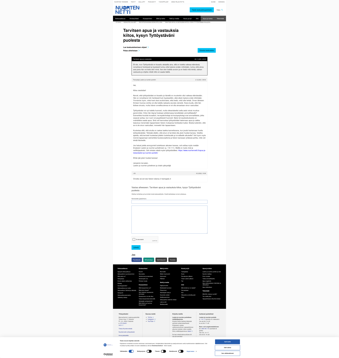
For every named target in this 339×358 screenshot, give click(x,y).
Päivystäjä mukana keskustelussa (150, 22)
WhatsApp (149, 260)
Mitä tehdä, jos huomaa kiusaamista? (145, 304)
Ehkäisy (120, 283)
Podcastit (152, 2)
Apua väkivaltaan (207, 287)
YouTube (150, 321)
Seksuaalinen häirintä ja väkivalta (127, 290)
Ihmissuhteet (143, 268)
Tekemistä (206, 291)
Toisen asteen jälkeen (187, 278)
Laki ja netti (163, 302)
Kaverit (141, 272)
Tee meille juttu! (207, 296)
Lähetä (136, 247)
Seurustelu (142, 274)
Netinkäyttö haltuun (165, 292)
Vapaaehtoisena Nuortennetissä (211, 299)
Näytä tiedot (190, 351)
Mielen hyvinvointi (165, 274)
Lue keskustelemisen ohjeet (135, 47)
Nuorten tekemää (121, 2)
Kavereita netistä (164, 295)
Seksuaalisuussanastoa (124, 295)
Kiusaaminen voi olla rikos (146, 296)
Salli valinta (227, 347)
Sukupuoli (120, 293)
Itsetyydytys (121, 278)
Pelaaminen (163, 290)
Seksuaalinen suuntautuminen (126, 274)
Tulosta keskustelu (206, 50)
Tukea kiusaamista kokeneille (147, 299)
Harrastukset (184, 290)
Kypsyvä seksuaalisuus (124, 272)
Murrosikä (163, 272)
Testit (133, 2)
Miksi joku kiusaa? (144, 290)
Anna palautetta (177, 2)
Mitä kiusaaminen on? (145, 288)
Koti (182, 292)
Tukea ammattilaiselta (209, 278)
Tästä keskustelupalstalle (202, 10)
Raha (182, 297)
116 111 (203, 319)
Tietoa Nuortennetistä (125, 329)
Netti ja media (164, 282)
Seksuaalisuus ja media (124, 288)
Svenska (221, 2)
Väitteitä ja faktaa (122, 297)
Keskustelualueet (130, 22)
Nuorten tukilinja (207, 274)
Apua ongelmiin (207, 281)
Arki (182, 285)
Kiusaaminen (143, 285)
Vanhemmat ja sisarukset (146, 276)
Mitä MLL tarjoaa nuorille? (210, 294)
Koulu (182, 274)
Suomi (213, 2)
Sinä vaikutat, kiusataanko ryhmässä (146, 293)
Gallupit (142, 2)
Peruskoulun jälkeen (187, 276)
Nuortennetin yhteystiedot (127, 332)
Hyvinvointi (163, 276)
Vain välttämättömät (227, 353)
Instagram (151, 319)
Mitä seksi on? (122, 276)
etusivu (118, 22)
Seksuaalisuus (122, 268)
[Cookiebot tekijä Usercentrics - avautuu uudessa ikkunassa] (108, 354)
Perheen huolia (143, 281)
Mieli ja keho (164, 268)
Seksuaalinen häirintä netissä (168, 299)
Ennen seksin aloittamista (125, 281)
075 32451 (123, 323)
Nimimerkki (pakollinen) (139, 199)
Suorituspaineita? (122, 286)
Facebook (137, 260)
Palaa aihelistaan (130, 50)
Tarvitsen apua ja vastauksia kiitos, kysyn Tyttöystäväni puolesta (187, 22)
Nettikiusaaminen (165, 297)
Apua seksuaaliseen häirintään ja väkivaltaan (212, 284)
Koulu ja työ (185, 268)
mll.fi (120, 325)
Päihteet (162, 278)
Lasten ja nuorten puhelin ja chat (212, 272)
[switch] (149, 351)
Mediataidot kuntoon (165, 288)
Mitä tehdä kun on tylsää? (188, 288)
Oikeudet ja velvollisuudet (188, 295)
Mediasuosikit (164, 304)
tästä (189, 331)
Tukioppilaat (164, 2)
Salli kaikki (227, 341)
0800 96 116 (205, 329)
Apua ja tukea (207, 268)
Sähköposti (161, 260)
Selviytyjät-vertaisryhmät (145, 301)
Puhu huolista (206, 276)
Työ (182, 281)
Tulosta (172, 260)
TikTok (150, 317)
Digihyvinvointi (164, 285)
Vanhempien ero (143, 278)
